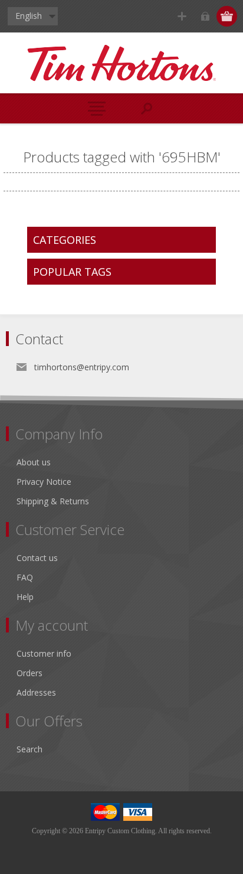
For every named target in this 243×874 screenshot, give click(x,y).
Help (25, 596)
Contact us (37, 557)
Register (182, 16)
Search (29, 749)
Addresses (36, 692)
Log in (205, 16)
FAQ (25, 577)
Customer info (44, 653)
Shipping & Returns (53, 501)
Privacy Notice (44, 481)
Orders (29, 673)
